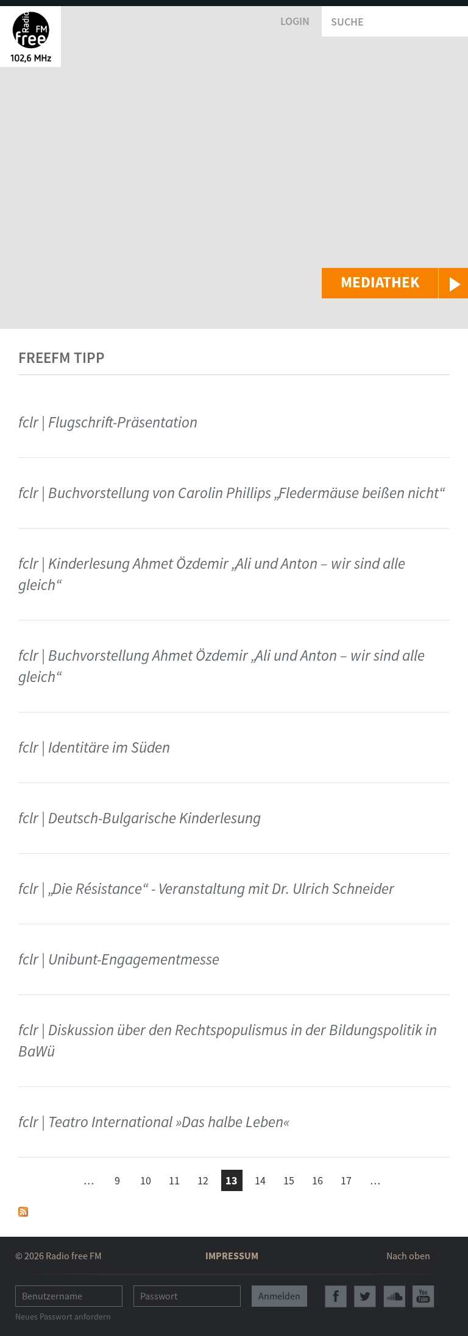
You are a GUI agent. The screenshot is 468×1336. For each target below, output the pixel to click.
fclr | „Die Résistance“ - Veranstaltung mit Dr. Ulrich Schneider (206, 888)
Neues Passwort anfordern (63, 1316)
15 (288, 1180)
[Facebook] (336, 1296)
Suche (347, 22)
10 (145, 1180)
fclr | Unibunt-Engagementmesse (118, 959)
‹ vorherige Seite (60, 1182)
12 (202, 1180)
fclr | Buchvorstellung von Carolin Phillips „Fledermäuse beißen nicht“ (231, 492)
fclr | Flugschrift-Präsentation (107, 422)
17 (346, 1180)
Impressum (231, 1256)
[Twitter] (365, 1296)
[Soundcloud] (394, 1296)
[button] (395, 283)
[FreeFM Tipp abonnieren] (23, 1211)
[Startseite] (30, 36)
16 (317, 1180)
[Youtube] (423, 1296)
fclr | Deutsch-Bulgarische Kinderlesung (139, 818)
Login (295, 21)
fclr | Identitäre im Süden (94, 747)
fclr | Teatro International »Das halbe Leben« (153, 1121)
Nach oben (408, 1256)
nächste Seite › (403, 1178)
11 (174, 1180)
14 (260, 1180)
